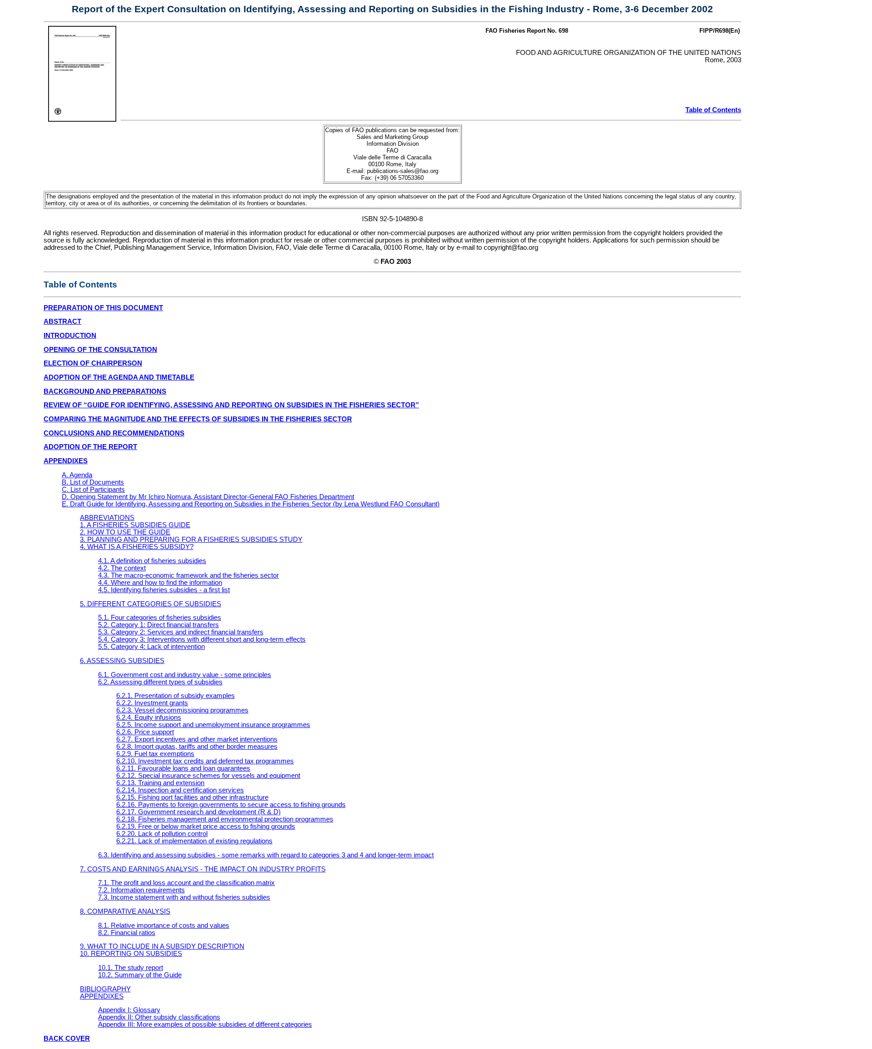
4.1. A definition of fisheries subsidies (152, 560)
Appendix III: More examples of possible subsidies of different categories (205, 1024)
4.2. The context (122, 568)
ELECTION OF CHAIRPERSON (93, 363)
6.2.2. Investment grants (152, 703)
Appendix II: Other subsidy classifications (159, 1017)
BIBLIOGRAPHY (105, 989)
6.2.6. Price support (145, 732)
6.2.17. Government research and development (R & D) (198, 812)
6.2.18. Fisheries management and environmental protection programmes (224, 819)
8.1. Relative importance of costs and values (163, 925)
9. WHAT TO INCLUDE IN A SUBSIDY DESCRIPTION (162, 946)
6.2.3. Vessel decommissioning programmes (182, 710)
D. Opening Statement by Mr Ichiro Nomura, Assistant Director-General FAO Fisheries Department (208, 496)
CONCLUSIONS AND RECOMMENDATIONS (114, 433)
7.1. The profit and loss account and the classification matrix (186, 882)
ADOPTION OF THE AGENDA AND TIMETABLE (119, 377)
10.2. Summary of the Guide (140, 975)
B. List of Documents (93, 482)
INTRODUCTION (70, 335)
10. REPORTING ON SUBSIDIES (131, 953)
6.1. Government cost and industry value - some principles (184, 674)
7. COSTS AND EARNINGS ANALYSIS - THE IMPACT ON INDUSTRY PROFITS (203, 869)
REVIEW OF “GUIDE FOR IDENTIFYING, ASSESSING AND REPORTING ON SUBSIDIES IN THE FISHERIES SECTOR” (231, 405)
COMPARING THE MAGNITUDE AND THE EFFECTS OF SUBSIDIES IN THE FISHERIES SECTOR (198, 419)
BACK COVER (67, 1038)
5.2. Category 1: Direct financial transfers (158, 624)
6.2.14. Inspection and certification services (180, 790)
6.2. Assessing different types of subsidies (160, 682)
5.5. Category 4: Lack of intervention (151, 646)
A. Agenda (77, 475)
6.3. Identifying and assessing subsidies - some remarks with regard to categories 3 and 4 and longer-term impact (266, 855)
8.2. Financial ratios (126, 932)
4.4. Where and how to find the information (160, 582)
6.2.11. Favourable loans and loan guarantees (183, 768)
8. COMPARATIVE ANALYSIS (125, 911)
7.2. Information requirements (141, 890)
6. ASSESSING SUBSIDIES (122, 660)
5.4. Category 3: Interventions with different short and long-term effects (202, 639)
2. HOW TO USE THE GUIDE (125, 532)
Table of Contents (713, 110)
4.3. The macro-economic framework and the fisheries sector (188, 575)
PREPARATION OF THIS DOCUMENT (103, 308)
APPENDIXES (66, 461)
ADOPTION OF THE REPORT (90, 446)
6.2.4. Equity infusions (148, 717)
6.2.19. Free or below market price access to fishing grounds (205, 826)
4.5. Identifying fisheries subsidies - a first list (164, 590)
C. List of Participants (93, 489)
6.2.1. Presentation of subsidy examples (175, 695)
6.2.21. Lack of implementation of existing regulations (194, 841)
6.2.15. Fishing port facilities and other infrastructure (192, 797)
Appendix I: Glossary (129, 1010)
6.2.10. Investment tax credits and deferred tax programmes (205, 761)
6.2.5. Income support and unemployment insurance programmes (213, 724)
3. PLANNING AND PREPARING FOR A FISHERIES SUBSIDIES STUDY (191, 539)
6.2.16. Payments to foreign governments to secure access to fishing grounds (231, 804)
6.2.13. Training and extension (160, 783)
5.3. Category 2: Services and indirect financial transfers (180, 632)
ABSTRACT (62, 321)
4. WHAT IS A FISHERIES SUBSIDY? (136, 546)
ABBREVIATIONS (107, 517)
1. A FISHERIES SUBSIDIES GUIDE (135, 525)
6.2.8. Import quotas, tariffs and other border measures (196, 746)
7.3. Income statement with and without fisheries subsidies (184, 897)
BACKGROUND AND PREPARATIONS (105, 391)
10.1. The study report (130, 967)
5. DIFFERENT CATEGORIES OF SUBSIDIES (150, 604)
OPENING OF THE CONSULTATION (100, 349)
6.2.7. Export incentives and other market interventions (196, 739)
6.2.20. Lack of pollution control (162, 833)
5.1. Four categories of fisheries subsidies (159, 617)
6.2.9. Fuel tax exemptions (155, 753)
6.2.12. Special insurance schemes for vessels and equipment (208, 775)
